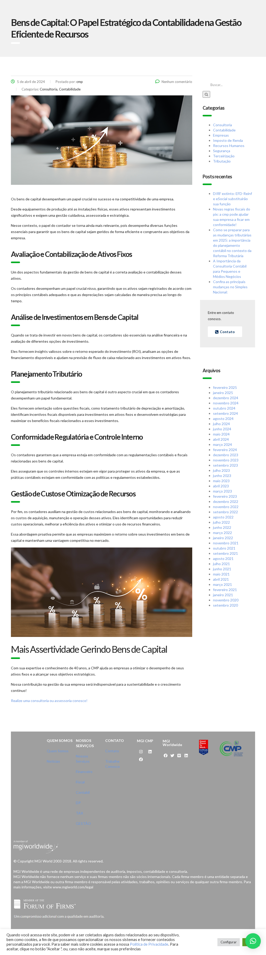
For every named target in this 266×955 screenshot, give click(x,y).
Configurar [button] (229, 942)
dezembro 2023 (225, 455)
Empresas (221, 135)
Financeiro (84, 771)
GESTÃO (83, 823)
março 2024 (222, 444)
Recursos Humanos (228, 145)
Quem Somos (58, 751)
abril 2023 (221, 486)
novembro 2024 (225, 403)
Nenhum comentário (177, 82)
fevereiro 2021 (225, 589)
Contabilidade (224, 130)
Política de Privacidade (149, 944)
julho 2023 (221, 470)
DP (78, 802)
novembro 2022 (225, 506)
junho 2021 (222, 569)
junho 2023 (222, 475)
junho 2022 (222, 527)
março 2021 (222, 584)
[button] (253, 941)
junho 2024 (222, 429)
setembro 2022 (225, 512)
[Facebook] (141, 759)
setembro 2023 (225, 465)
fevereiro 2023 (225, 496)
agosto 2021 (223, 558)
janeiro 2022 (223, 538)
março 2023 (222, 491)
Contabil (83, 792)
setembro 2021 (225, 553)
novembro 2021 (225, 543)
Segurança (221, 151)
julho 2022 (221, 522)
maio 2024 (221, 434)
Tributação (222, 161)
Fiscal (80, 782)
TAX (79, 813)
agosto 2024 (223, 418)
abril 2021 (221, 579)
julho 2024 (221, 424)
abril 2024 (221, 439)
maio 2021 (221, 574)
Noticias (53, 761)
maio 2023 (221, 481)
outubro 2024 (224, 408)
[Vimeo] (179, 756)
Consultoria (222, 125)
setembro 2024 (225, 413)
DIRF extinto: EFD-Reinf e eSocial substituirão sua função (232, 198)
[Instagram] (141, 752)
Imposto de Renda (228, 140)
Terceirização (224, 156)
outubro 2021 (224, 548)
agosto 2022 (223, 517)
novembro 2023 (225, 460)
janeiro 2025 (223, 392)
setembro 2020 (225, 605)
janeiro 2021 (223, 595)
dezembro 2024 (225, 398)
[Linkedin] (150, 752)
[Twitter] (172, 756)
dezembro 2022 (225, 501)
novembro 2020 (225, 600)
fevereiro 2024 (225, 449)
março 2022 (222, 532)
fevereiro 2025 (225, 387)
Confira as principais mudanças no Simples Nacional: (230, 286)
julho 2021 (221, 563)
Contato (112, 751)
